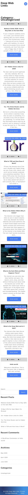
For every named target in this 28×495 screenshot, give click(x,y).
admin (12, 24)
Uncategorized (5, 473)
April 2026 (4, 457)
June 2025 (4, 462)
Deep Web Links (7, 4)
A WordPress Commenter (9, 438)
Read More (14, 55)
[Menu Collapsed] (25, 3)
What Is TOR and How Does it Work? (12, 426)
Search (3, 389)
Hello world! (14, 364)
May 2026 (4, 453)
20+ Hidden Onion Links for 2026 (12, 415)
